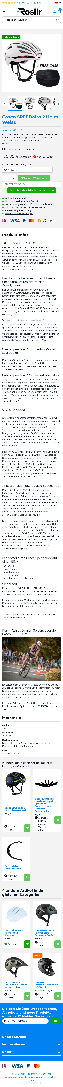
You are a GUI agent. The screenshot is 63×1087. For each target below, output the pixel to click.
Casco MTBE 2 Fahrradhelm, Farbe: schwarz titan (15, 985)
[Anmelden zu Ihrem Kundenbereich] (54, 11)
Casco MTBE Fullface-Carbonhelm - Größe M (47, 985)
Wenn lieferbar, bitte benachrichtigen (31, 190)
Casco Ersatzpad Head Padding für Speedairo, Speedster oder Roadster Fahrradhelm (45, 805)
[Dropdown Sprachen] (57, 3)
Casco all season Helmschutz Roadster (13, 933)
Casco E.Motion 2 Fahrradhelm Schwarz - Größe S (45, 933)
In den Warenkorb (35, 178)
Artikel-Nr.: (7, 130)
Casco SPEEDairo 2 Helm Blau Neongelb (15, 809)
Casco (5, 728)
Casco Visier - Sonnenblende (12, 867)
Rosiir (7, 1052)
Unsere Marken (14, 1037)
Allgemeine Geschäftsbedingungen (23, 1077)
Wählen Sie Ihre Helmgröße (16, 164)
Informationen (13, 1044)
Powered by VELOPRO (31, 1083)
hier (37, 340)
